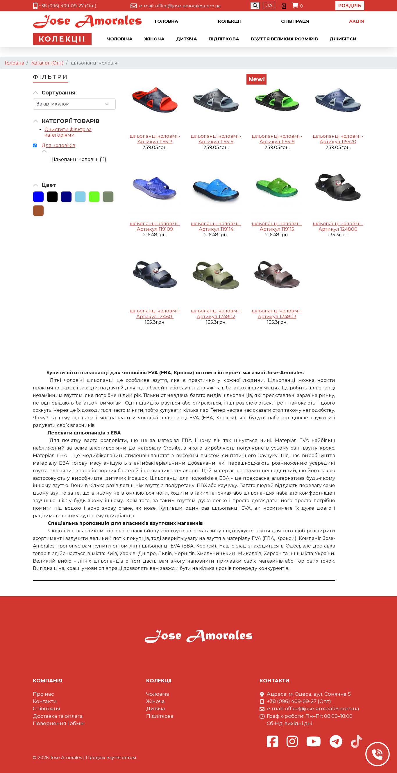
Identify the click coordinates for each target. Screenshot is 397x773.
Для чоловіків (58, 145)
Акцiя (356, 21)
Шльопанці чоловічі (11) (78, 159)
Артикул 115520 (338, 141)
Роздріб (349, 5)
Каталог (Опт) (47, 63)
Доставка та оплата (58, 716)
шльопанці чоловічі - (155, 136)
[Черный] (52, 196)
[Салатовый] (94, 196)
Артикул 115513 (155, 141)
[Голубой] (80, 196)
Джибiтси (343, 39)
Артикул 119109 (155, 229)
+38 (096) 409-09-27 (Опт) (67, 5)
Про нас (43, 694)
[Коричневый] (38, 210)
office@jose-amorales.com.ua (188, 5)
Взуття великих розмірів (284, 39)
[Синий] (38, 196)
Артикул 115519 (277, 141)
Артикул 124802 (216, 316)
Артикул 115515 (216, 141)
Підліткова (224, 39)
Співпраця (295, 21)
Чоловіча (120, 39)
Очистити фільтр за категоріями (68, 132)
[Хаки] (108, 196)
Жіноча (154, 39)
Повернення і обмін (59, 723)
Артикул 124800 (338, 229)
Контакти (45, 701)
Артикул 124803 (277, 316)
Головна (166, 21)
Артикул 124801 (155, 316)
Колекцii (229, 21)
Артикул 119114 (216, 229)
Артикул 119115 (277, 229)
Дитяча (186, 39)
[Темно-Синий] (66, 196)
